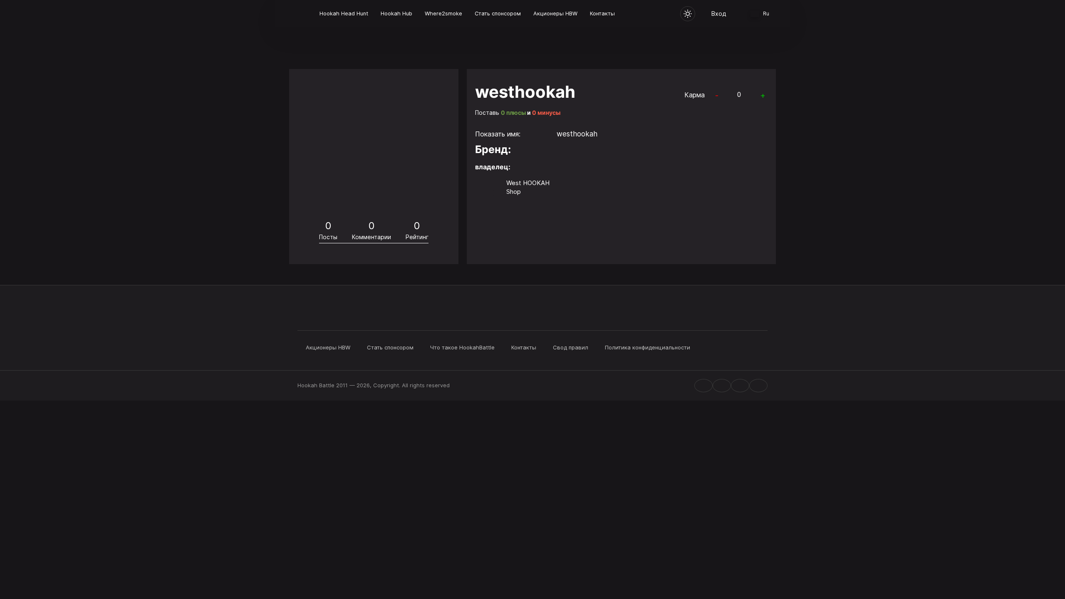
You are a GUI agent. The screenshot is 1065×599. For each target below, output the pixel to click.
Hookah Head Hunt (344, 13)
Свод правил (570, 347)
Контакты (602, 13)
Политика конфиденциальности (647, 347)
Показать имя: (497, 134)
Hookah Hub (396, 13)
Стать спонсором (498, 13)
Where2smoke (443, 13)
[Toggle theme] (687, 13)
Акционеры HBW (555, 13)
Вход (718, 13)
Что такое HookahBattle (462, 347)
